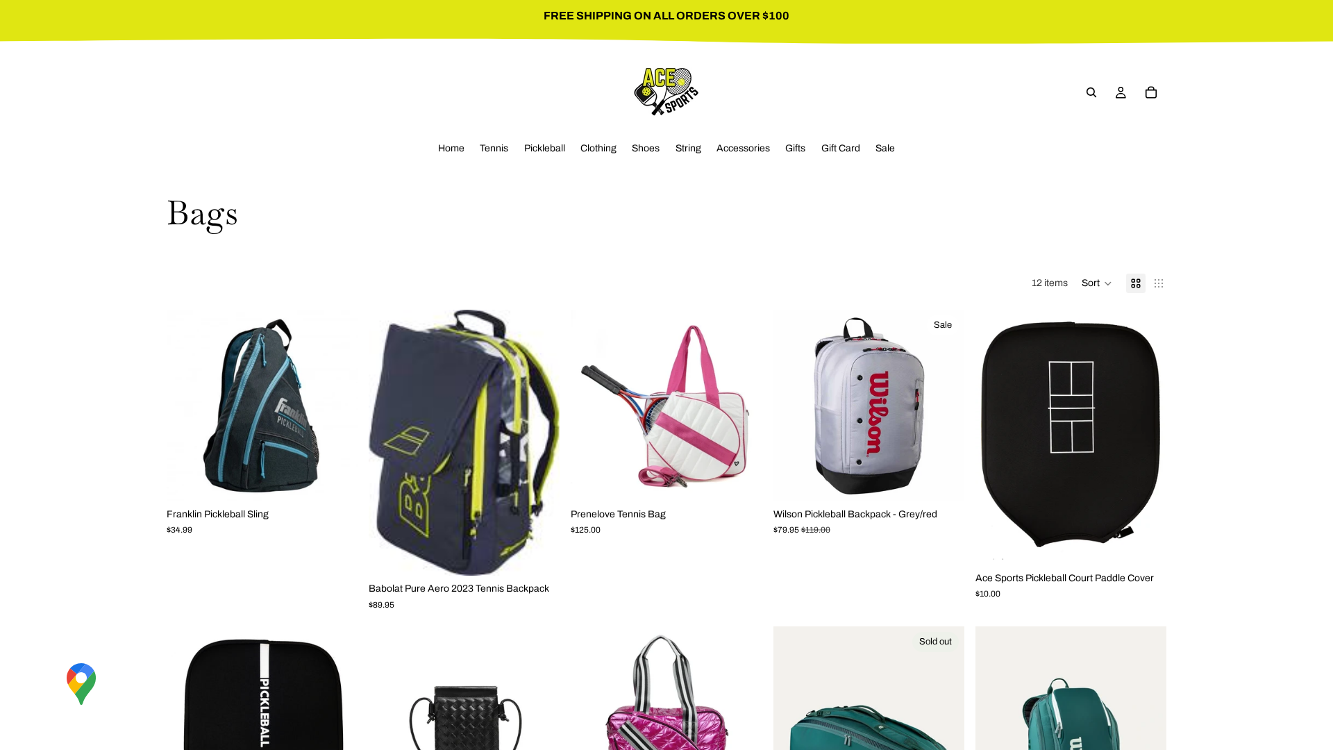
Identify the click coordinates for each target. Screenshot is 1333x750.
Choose (348, 479)
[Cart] (1151, 92)
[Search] (1091, 92)
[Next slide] (337, 405)
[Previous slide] (187, 405)
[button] (1097, 283)
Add (550, 554)
